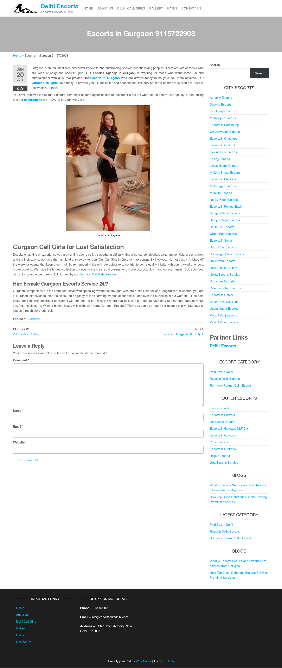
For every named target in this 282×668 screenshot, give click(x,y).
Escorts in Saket (221, 240)
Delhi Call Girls (131, 8)
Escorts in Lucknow (223, 449)
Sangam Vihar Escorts (225, 213)
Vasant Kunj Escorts (223, 315)
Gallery (156, 8)
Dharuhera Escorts (222, 421)
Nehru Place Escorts (224, 199)
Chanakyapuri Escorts (225, 131)
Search (215, 64)
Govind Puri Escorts (223, 152)
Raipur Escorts (220, 455)
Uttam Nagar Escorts (224, 308)
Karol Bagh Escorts (223, 111)
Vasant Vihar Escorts (224, 322)
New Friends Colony (223, 267)
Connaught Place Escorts (227, 254)
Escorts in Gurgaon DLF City (229, 428)
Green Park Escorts (223, 233)
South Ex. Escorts (222, 227)
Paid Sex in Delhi (221, 371)
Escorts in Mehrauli (223, 179)
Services (34, 319)
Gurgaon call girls (45, 82)
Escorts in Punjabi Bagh (226, 206)
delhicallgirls (33, 99)
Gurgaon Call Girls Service (97, 274)
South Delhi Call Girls (224, 301)
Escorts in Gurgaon (105, 77)
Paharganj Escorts (222, 281)
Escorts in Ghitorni (222, 145)
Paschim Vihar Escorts (225, 288)
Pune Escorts (219, 442)
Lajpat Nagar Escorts (224, 165)
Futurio (169, 661)
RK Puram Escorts (222, 261)
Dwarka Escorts (221, 104)
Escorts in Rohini (221, 295)
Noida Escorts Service (225, 274)
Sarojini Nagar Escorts (225, 220)
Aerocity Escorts (221, 97)
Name (18, 410)
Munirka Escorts (221, 193)
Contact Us (191, 8)
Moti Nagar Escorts (223, 186)
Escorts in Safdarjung (224, 124)
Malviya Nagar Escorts (225, 172)
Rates (172, 8)
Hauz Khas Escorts (223, 247)
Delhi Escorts (59, 6)
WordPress (143, 661)
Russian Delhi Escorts (225, 378)
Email (18, 426)
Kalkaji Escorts (220, 158)
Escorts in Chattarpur (224, 138)
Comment (21, 360)
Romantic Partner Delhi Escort (230, 385)
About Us (105, 8)
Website (19, 442)
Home (88, 8)
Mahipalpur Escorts (223, 118)
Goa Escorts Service (224, 462)
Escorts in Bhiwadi (222, 415)
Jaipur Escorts (219, 408)
